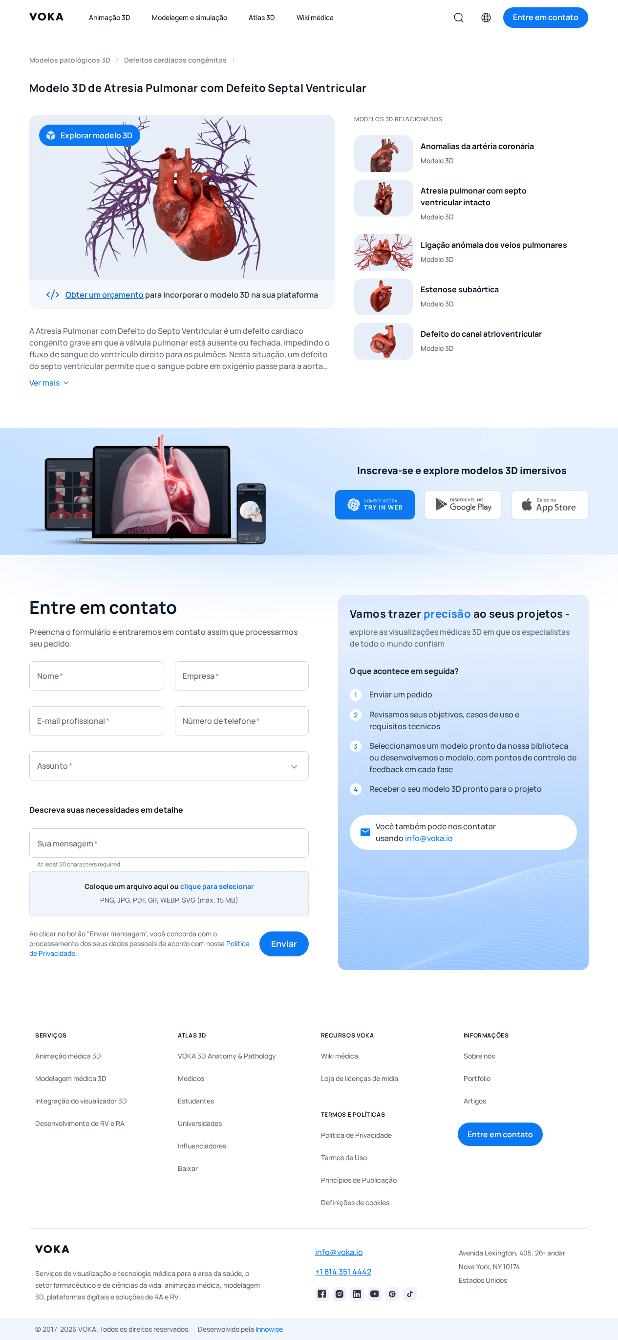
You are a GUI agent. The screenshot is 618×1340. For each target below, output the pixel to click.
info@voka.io (429, 838)
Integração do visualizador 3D (81, 1100)
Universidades (200, 1123)
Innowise (269, 1329)
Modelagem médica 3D (71, 1078)
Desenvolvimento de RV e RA (80, 1123)
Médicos (191, 1078)
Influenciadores (202, 1145)
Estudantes (196, 1100)
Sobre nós (479, 1055)
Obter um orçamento (104, 294)
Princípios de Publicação (359, 1180)
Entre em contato (500, 1134)
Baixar (188, 1168)
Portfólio (477, 1078)
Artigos (475, 1100)
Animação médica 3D (68, 1055)
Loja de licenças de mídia (359, 1078)
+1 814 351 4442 (343, 1271)
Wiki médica (339, 1055)
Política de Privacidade (356, 1135)
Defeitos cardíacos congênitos (175, 60)
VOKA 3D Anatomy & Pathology (227, 1055)
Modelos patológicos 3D (69, 60)
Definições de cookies (355, 1202)
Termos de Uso (344, 1157)
